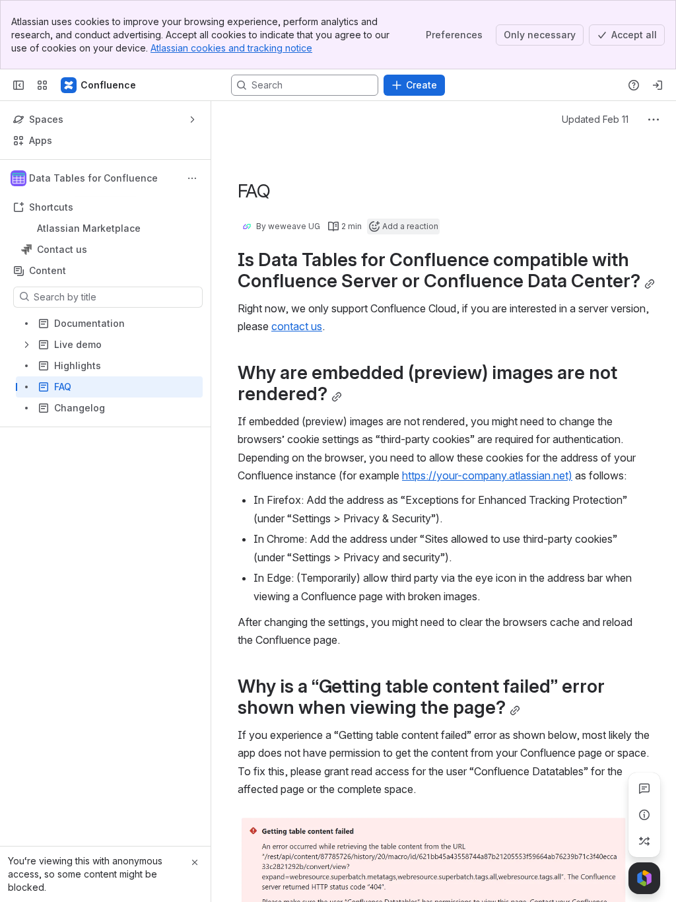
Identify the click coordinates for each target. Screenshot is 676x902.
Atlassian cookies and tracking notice (231, 47)
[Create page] (644, 841)
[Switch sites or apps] (42, 85)
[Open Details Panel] (644, 814)
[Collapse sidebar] (18, 85)
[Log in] (657, 85)
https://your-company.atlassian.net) (487, 475)
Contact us (109, 249)
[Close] (195, 862)
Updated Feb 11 (595, 119)
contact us (296, 326)
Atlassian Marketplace (89, 228)
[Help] (633, 85)
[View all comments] (644, 788)
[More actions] (192, 178)
